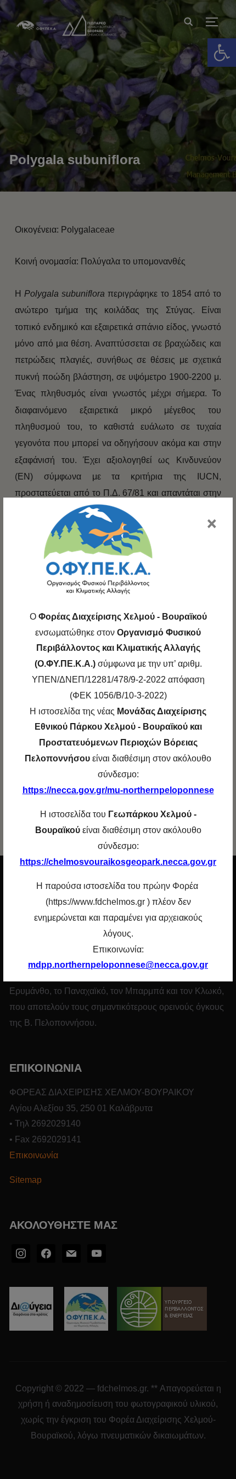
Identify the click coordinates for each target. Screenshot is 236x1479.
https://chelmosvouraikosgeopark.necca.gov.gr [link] (118, 861)
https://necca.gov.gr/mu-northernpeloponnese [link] (118, 790)
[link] (118, 964)
